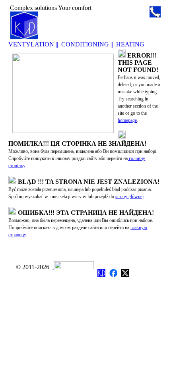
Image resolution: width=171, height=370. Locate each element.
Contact (22, 250)
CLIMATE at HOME (67, 24)
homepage (127, 120)
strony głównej (129, 196)
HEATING (130, 44)
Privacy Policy (31, 257)
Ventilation (108, 244)
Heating (105, 258)
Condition (107, 251)
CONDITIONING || (88, 44)
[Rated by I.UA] (73, 267)
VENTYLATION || (34, 44)
